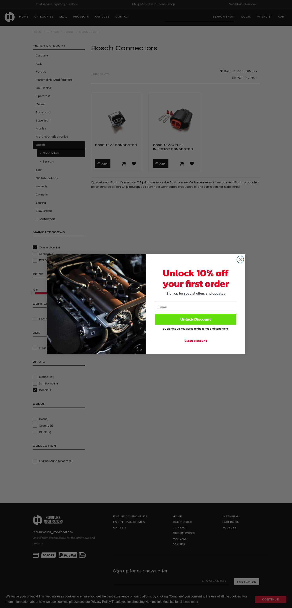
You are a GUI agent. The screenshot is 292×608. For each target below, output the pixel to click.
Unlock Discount (195, 319)
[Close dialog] (240, 259)
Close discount (196, 340)
